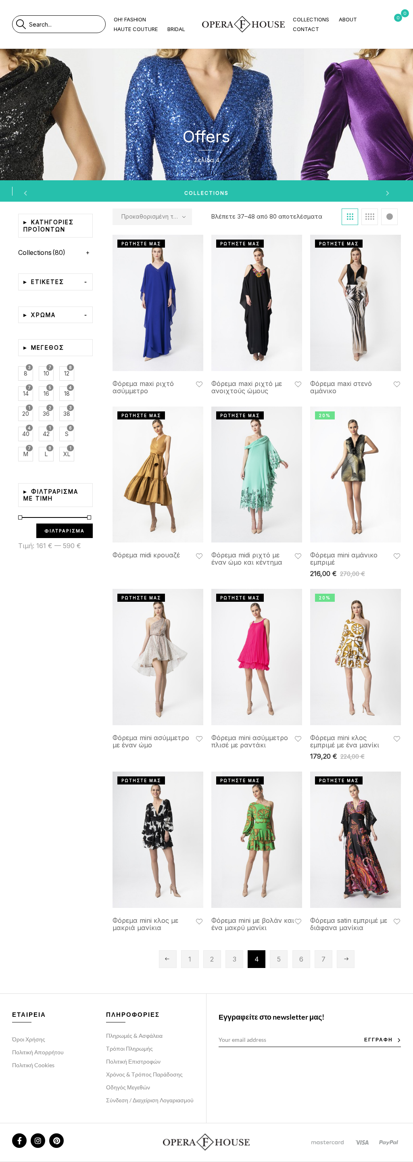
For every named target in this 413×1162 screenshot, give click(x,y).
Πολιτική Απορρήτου (38, 1052)
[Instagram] (38, 1140)
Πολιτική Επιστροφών (133, 1061)
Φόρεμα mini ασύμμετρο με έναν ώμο (151, 741)
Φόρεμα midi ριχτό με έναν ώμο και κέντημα (246, 558)
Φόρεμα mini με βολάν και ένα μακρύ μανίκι (252, 924)
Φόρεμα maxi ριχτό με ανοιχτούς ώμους (246, 387)
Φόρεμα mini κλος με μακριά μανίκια (145, 924)
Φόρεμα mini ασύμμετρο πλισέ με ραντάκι (249, 741)
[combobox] (67, 24)
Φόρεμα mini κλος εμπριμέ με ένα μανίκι (344, 741)
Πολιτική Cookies (33, 1065)
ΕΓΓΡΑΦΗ (378, 1040)
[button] (199, 384)
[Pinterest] (56, 1140)
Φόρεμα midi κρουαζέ (146, 555)
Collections (206, 193)
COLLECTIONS (311, 19)
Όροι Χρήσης (28, 1039)
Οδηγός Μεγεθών (128, 1087)
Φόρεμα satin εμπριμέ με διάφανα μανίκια (348, 924)
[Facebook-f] (19, 1140)
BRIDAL (176, 29)
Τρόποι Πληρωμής (129, 1048)
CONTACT (306, 29)
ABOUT (348, 19)
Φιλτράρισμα (64, 531)
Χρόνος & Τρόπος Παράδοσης (144, 1074)
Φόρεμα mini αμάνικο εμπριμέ (344, 558)
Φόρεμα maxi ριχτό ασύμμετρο (143, 387)
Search (21, 24)
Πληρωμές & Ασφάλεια (134, 1035)
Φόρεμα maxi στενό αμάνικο (341, 387)
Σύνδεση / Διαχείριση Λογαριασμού (150, 1100)
